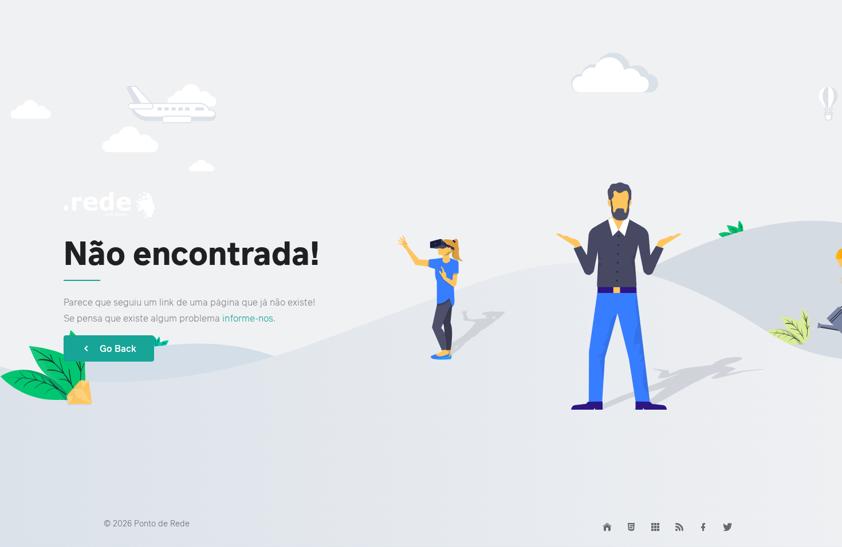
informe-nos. (249, 318)
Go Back (118, 348)
